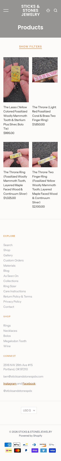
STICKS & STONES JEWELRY (30, 10)
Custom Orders (13, 260)
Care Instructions (14, 291)
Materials (9, 265)
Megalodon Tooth (14, 341)
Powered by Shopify (30, 435)
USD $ (27, 410)
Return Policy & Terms (17, 296)
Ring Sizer (9, 286)
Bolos (7, 335)
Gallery (8, 255)
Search (8, 245)
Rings (7, 325)
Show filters (30, 46)
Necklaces (10, 330)
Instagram (10, 383)
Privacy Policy (12, 301)
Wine (7, 346)
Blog (6, 270)
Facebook (29, 383)
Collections (10, 281)
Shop (6, 250)
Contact (8, 306)
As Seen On (10, 276)
